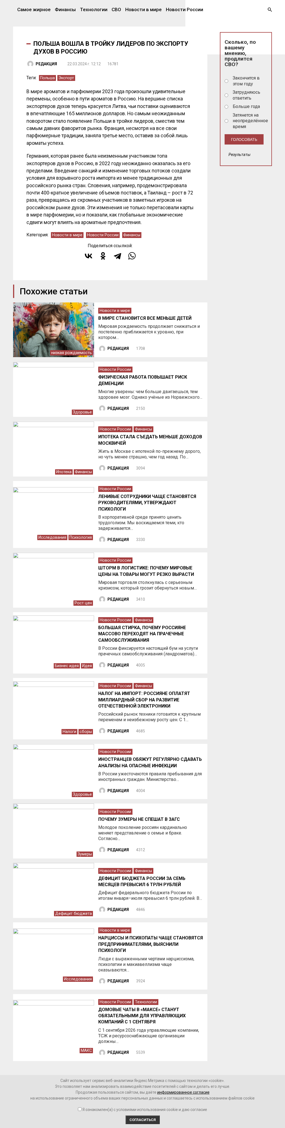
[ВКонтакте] (88, 256)
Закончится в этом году (246, 80)
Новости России (184, 9)
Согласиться (142, 1120)
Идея (87, 665)
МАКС (86, 1050)
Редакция (46, 64)
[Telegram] (117, 256)
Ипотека (64, 472)
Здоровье (82, 412)
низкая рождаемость (71, 352)
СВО (116, 9)
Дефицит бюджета (73, 913)
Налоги (69, 731)
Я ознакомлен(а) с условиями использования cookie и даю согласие (144, 1109)
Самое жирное (34, 9)
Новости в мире (143, 9)
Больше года (246, 106)
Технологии (93, 9)
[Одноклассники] (103, 256)
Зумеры (85, 854)
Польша (47, 78)
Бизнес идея (67, 665)
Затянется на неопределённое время (250, 120)
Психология (81, 537)
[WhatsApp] (132, 256)
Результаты (239, 154)
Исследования (52, 537)
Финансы (65, 9)
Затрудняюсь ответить (246, 95)
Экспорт (66, 78)
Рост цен (83, 603)
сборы (86, 731)
